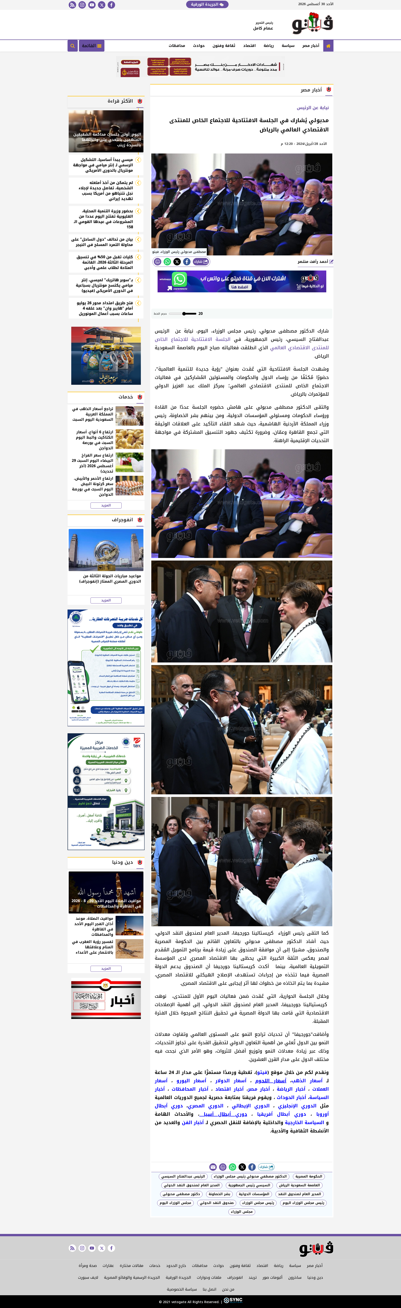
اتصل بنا (209, 1289)
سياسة (288, 45)
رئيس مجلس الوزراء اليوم (303, 1203)
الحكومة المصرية (308, 1176)
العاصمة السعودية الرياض (299, 1185)
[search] (73, 46)
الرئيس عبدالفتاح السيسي (183, 1176)
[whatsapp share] (167, 261)
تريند (253, 1277)
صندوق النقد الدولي (217, 1203)
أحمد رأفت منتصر (313, 261)
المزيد (106, 505)
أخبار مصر (310, 45)
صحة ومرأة (88, 1265)
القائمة (89, 46)
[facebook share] (187, 261)
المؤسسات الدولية (254, 1194)
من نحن (228, 1289)
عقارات (108, 1265)
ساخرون (294, 1277)
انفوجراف (235, 1277)
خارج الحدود (176, 1265)
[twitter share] (177, 261)
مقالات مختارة (131, 1265)
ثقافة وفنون (224, 45)
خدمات (154, 1265)
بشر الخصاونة (219, 1194)
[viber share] (213, 1167)
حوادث (199, 45)
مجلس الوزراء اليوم (175, 1203)
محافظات (177, 45)
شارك (199, 261)
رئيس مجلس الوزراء (258, 1203)
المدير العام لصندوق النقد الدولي (192, 1185)
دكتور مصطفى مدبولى (181, 1194)
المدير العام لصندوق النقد (299, 1194)
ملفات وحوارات (209, 1277)
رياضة (269, 45)
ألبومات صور (272, 1277)
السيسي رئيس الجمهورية (249, 1185)
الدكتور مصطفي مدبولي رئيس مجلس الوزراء (250, 1176)
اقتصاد (249, 45)
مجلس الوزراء (242, 1212)
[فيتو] (312, 24)
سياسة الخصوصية (182, 1289)
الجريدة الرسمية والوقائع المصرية (132, 1277)
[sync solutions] (232, 1302)
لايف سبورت (88, 1277)
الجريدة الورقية (205, 4)
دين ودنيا (315, 1277)
